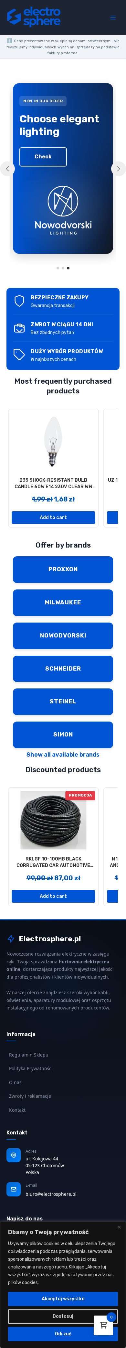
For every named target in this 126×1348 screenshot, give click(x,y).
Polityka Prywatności (31, 1068)
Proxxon (63, 569)
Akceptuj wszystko (63, 1299)
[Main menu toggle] (113, 17)
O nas (15, 1082)
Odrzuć (63, 1334)
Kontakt (17, 1110)
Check (43, 157)
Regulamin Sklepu (28, 1055)
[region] (63, 1284)
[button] (58, 268)
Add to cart (53, 517)
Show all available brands (63, 754)
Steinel (63, 701)
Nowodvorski (63, 635)
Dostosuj (63, 1316)
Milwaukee (63, 602)
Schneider (63, 668)
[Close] (119, 1227)
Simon (63, 734)
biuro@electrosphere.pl (51, 1194)
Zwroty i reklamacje (30, 1096)
